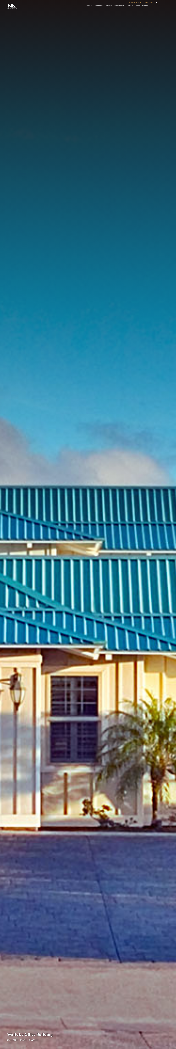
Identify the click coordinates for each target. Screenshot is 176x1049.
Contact (145, 6)
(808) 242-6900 (148, 2)
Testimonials (119, 6)
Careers (130, 6)
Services (89, 6)
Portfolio (108, 6)
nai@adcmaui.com (135, 2)
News (138, 6)
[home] (12, 6)
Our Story (99, 6)
